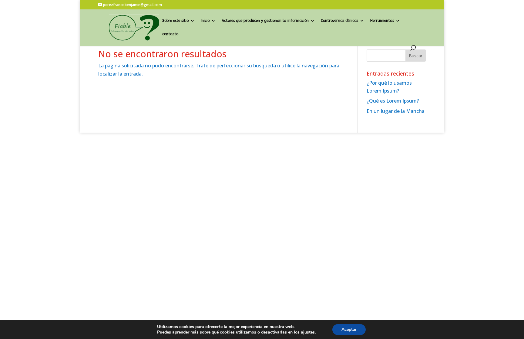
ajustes (308, 332)
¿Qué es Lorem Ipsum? (393, 100)
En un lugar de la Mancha (396, 111)
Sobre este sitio (175, 21)
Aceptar (349, 329)
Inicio (205, 21)
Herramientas (382, 21)
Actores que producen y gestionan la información (265, 21)
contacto (170, 34)
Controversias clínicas (339, 21)
